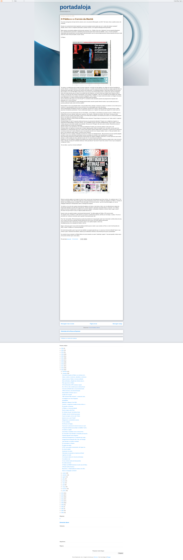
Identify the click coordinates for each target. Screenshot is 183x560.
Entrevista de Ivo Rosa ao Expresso (70, 331)
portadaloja (75, 7)
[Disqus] (91, 261)
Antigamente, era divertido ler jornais (70, 420)
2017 (62, 365)
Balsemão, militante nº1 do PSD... (69, 402)
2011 (62, 499)
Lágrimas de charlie (66, 455)
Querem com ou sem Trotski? (69, 418)
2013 (62, 495)
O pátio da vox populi (67, 394)
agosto (64, 477)
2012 (62, 497)
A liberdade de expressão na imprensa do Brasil (73, 453)
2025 (62, 350)
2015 (62, 369)
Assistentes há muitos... (67, 451)
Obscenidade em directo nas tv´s (69, 392)
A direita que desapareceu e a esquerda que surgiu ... (74, 437)
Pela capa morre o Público (68, 382)
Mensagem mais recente (67, 323)
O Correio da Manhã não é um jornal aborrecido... (73, 388)
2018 (62, 363)
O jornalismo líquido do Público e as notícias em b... (74, 375)
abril (63, 484)
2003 (62, 512)
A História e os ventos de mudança (69, 338)
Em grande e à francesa (67, 406)
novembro (64, 373)
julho (63, 479)
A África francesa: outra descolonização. (71, 390)
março (64, 486)
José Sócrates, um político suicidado (70, 441)
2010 (62, 500)
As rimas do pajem (66, 449)
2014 (62, 493)
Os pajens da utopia (66, 445)
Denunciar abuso (64, 522)
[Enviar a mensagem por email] (81, 239)
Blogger (109, 557)
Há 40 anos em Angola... (67, 423)
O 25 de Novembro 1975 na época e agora (72, 384)
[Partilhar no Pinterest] (86, 239)
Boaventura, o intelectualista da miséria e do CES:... (74, 468)
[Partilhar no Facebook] (85, 239)
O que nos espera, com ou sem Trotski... (71, 416)
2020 (62, 360)
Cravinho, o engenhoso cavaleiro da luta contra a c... (74, 404)
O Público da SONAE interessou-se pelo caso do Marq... (75, 464)
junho (63, 480)
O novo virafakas (66, 421)
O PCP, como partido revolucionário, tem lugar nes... (74, 447)
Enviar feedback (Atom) (94, 327)
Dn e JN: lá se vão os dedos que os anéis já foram (73, 386)
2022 (62, 356)
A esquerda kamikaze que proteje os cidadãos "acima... (74, 427)
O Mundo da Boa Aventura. (68, 466)
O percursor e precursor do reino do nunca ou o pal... (74, 425)
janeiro (64, 490)
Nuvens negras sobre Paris (68, 410)
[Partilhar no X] (83, 239)
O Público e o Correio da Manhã (69, 408)
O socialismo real (66, 459)
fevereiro (64, 488)
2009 (62, 502)
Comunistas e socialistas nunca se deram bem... (73, 431)
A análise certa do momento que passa (71, 414)
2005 (62, 508)
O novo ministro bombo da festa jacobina (71, 460)
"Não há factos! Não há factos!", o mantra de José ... (74, 396)
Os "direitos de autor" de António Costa (71, 412)
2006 (62, 506)
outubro (64, 473)
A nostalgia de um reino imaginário (70, 398)
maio (63, 482)
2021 (62, 358)
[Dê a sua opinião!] (82, 239)
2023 (62, 354)
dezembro (64, 371)
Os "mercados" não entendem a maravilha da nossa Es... (75, 433)
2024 (62, 352)
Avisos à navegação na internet (69, 470)
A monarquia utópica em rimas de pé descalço (72, 457)
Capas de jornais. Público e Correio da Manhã (72, 379)
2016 (62, 367)
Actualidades (65, 400)
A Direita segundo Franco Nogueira (70, 435)
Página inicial (93, 323)
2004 (62, 510)
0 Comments (75, 239)
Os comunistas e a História (68, 443)
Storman (96, 557)
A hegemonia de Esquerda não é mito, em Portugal (73, 439)
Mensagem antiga (117, 323)
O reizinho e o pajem (67, 429)
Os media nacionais (66, 462)
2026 (62, 348)
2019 (62, 362)
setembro (64, 475)
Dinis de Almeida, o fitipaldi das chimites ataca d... (73, 381)
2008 (62, 504)
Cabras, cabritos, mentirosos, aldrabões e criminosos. (74, 377)
